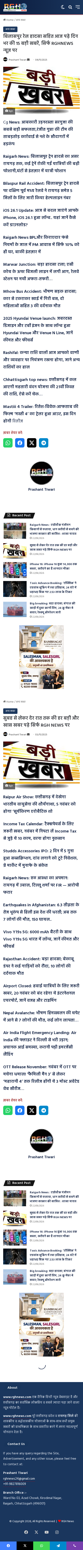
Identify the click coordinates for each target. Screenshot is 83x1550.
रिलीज (40, 414)
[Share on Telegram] (43, 443)
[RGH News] (15, 7)
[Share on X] (31, 443)
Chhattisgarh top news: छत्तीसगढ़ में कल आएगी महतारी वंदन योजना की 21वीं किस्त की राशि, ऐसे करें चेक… (39, 387)
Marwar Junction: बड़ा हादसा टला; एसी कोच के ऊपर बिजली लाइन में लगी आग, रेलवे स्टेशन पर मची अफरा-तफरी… (41, 272)
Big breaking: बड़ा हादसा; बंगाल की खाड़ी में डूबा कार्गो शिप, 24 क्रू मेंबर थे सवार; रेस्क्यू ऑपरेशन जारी (52, 608)
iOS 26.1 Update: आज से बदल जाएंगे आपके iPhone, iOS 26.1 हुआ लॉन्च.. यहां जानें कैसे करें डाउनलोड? (41, 218)
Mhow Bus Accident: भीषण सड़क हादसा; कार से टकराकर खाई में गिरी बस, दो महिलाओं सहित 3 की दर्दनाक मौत (39, 299)
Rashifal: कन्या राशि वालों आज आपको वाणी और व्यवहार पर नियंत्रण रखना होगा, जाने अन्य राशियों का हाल (41, 360)
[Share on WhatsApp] (8, 443)
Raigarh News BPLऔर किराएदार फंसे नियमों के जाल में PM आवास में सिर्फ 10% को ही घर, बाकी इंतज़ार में (41, 245)
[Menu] (78, 9)
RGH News (68, 1521)
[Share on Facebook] (19, 443)
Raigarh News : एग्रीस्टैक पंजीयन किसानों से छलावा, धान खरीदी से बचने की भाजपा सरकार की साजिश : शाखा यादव (54, 529)
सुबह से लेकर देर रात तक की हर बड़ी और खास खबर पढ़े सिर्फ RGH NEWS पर (53, 547)
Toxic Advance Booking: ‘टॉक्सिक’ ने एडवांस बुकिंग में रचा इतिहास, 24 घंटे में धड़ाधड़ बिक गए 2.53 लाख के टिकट (53, 588)
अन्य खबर (21, 20)
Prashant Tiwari (17, 60)
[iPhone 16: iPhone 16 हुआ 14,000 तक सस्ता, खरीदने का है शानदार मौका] (15, 570)
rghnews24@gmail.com (19, 1478)
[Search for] (70, 9)
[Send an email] (28, 60)
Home (10, 20)
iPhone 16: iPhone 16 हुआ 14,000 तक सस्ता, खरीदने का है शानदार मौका (53, 566)
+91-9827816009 (14, 1484)
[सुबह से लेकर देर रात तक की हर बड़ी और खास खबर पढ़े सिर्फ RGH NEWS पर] (15, 551)
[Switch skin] (63, 9)
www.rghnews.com (17, 1397)
